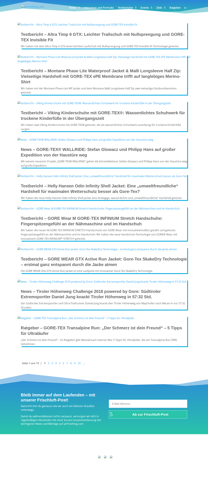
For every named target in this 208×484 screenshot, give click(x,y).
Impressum (63, 449)
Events (145, 8)
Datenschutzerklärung (116, 449)
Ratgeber (175, 8)
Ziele (159, 8)
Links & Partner (43, 449)
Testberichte (125, 8)
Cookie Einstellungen (164, 449)
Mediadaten (141, 449)
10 (79, 363)
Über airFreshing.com (86, 449)
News (72, 8)
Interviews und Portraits (99, 8)
